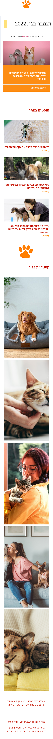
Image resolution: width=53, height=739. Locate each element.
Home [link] (25, 36)
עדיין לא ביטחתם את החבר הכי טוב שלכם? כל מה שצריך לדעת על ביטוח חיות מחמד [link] (28, 229)
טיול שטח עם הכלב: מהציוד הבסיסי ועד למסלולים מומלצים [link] (27, 186)
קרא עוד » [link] (45, 150)
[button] (45, 6)
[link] (26, 53)
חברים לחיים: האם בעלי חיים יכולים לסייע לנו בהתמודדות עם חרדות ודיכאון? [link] (27, 76)
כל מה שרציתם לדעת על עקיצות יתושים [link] (26, 147)
